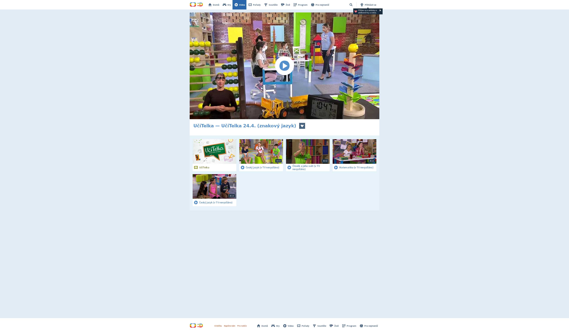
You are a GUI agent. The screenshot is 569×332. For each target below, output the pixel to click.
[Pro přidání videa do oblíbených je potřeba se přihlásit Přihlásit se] (302, 126)
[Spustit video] (284, 65)
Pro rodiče (242, 325)
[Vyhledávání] (351, 4)
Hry (229, 4)
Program (302, 4)
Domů (216, 4)
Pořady (257, 4)
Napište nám (229, 325)
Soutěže (273, 4)
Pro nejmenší (322, 4)
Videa (242, 4)
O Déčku (218, 325)
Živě (288, 4)
